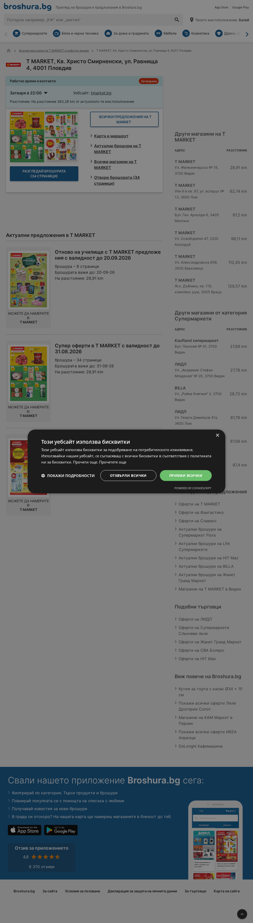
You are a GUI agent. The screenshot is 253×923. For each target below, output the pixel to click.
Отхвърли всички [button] (128, 475)
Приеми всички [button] (185, 475)
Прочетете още (112, 462)
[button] (68, 475)
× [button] (217, 435)
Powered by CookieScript (192, 488)
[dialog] (126, 461)
